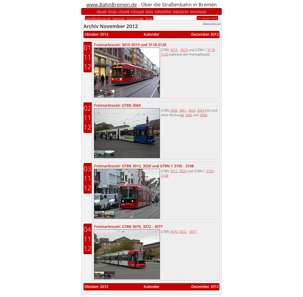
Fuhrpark (137, 11)
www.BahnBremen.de (111, 4)
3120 (164, 54)
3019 (184, 50)
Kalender (152, 34)
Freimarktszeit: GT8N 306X (117, 105)
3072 (183, 231)
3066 (188, 115)
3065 (200, 110)
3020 (183, 171)
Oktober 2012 (96, 34)
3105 (210, 171)
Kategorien (181, 11)
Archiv (112, 11)
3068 (203, 115)
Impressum (198, 11)
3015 (174, 50)
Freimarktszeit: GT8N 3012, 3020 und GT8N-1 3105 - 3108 (144, 165)
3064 (191, 110)
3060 (174, 110)
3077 (193, 231)
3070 (174, 231)
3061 (183, 110)
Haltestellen (163, 11)
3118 (211, 50)
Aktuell (102, 11)
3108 (164, 175)
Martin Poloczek (212, 23)
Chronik (124, 11)
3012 (174, 171)
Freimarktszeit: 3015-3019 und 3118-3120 (130, 44)
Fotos (149, 11)
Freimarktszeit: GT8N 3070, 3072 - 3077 (128, 226)
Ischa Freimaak (135, 18)
